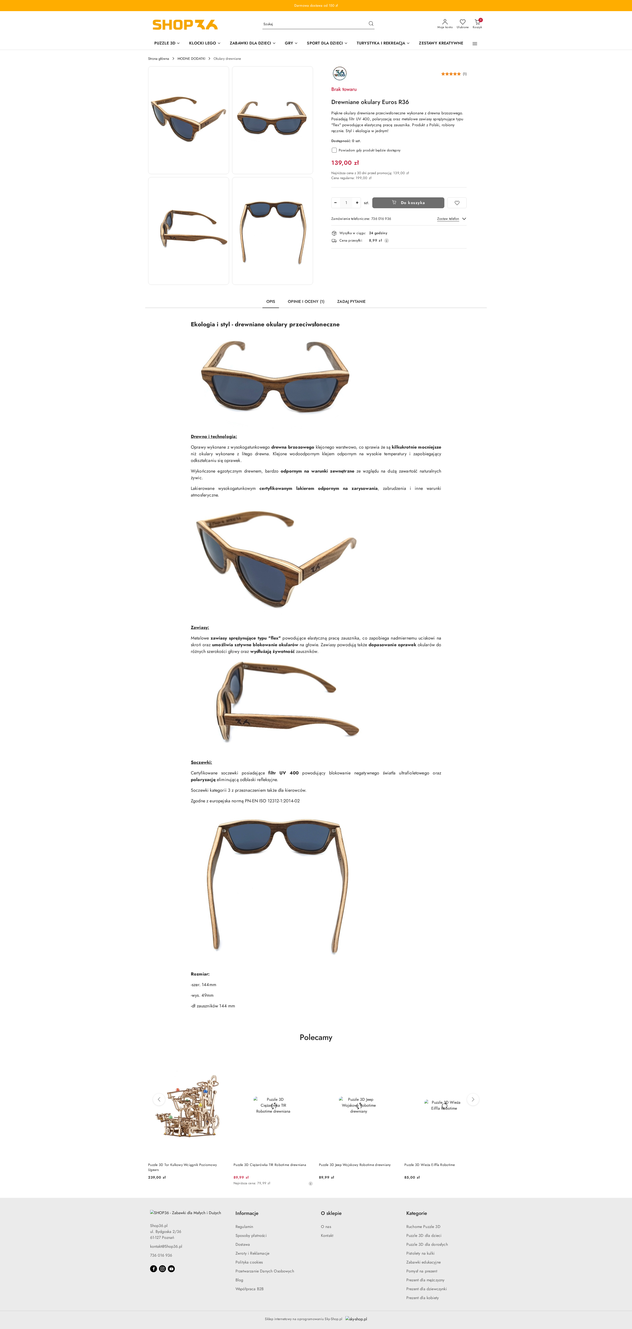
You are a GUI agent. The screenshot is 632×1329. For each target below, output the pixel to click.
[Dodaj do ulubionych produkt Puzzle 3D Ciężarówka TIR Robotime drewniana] (222, 1058)
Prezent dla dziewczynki (426, 1289)
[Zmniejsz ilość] (335, 203)
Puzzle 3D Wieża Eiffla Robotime (344, 1164)
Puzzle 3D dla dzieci (423, 1235)
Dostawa (243, 1244)
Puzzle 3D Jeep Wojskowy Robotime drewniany (269, 1164)
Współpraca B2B (250, 1289)
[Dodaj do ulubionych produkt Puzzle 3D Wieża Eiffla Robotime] (392, 1058)
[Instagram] (162, 1268)
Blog (239, 1280)
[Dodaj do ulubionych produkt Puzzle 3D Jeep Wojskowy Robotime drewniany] (307, 1058)
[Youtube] (171, 1268)
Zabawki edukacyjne (423, 1262)
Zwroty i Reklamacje (252, 1253)
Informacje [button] (247, 1213)
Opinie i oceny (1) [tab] (306, 301)
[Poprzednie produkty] (159, 1099)
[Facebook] (153, 1268)
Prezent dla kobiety (422, 1298)
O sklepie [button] (331, 1213)
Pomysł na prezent (421, 1271)
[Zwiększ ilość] (357, 203)
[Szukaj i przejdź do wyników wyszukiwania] (371, 24)
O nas (326, 1226)
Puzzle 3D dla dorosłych (427, 1244)
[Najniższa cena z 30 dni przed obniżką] (225, 1183)
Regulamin (244, 1226)
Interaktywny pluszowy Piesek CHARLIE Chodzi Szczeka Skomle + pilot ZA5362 (439, 1167)
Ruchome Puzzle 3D (423, 1226)
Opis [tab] (270, 301)
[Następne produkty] (473, 1099)
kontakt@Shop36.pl (166, 1246)
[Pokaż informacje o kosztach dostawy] (386, 240)
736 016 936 (161, 1255)
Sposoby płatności (251, 1235)
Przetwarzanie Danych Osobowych (265, 1271)
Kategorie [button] (416, 1213)
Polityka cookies (249, 1262)
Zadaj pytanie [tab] (351, 301)
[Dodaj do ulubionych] (457, 202)
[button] (475, 44)
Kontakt (327, 1235)
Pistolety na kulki (420, 1253)
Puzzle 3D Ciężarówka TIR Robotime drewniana (184, 1164)
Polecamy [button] (316, 1037)
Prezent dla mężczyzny (425, 1280)
